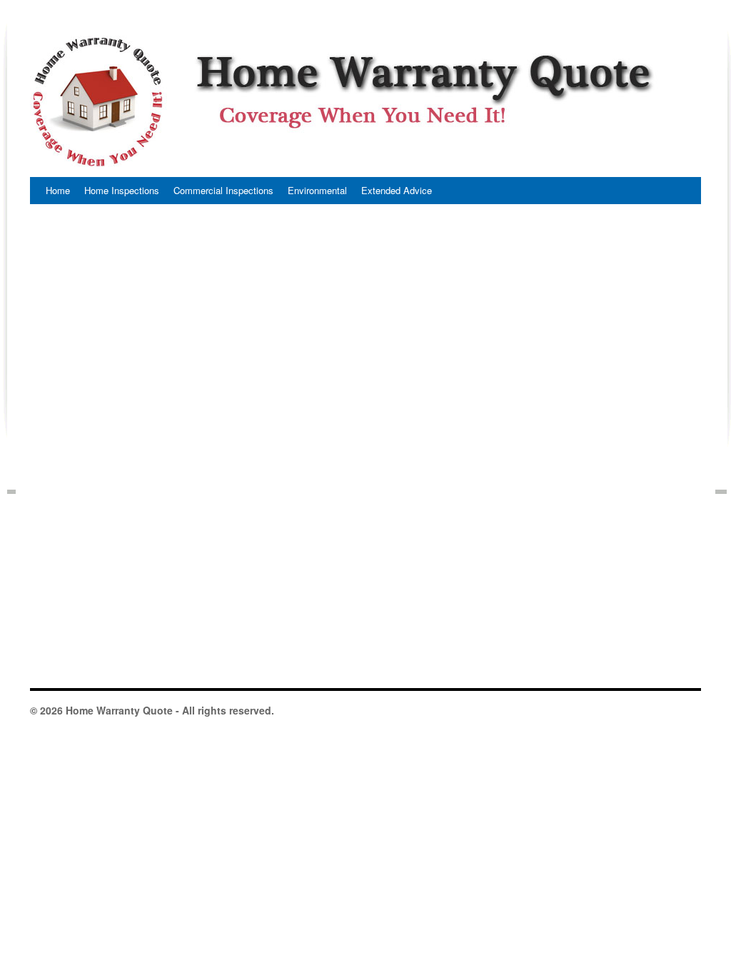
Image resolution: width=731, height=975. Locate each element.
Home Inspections (121, 190)
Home (58, 190)
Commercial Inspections (223, 190)
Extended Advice (396, 190)
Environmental (317, 190)
